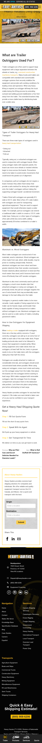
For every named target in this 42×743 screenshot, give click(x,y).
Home (4, 608)
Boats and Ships (7, 666)
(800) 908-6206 (31, 7)
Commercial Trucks (8, 670)
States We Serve (8, 619)
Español (5, 640)
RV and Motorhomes (9, 688)
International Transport (31, 635)
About (4, 611)
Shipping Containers (9, 695)
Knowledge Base (8, 622)
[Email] (19, 541)
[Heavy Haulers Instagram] (15, 594)
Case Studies (6, 633)
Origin (9, 502)
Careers (5, 637)
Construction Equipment (10, 673)
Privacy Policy (25, 734)
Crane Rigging (28, 618)
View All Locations (16, 571)
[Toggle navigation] (40, 6)
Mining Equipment (8, 681)
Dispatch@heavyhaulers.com (20, 578)
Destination (11, 511)
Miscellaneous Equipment (11, 684)
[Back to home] (12, 7)
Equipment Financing (17, 587)
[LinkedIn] (13, 541)
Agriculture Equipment (9, 663)
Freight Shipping (28, 621)
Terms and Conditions (11, 734)
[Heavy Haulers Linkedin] (26, 594)
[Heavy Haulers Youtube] (20, 594)
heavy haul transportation (11, 143)
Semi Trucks (6, 691)
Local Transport (28, 638)
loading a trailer (12, 330)
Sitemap (34, 734)
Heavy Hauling (28, 631)
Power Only (27, 648)
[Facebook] (7, 541)
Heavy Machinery (8, 677)
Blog (3, 629)
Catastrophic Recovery (31, 614)
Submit (21, 522)
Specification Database (10, 626)
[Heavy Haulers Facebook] (9, 594)
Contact (4, 615)
